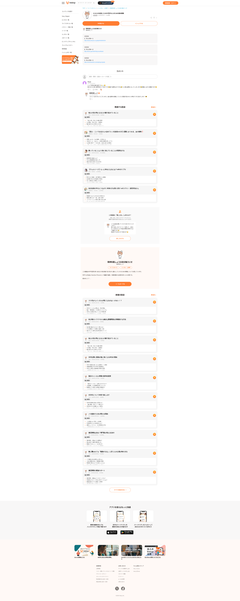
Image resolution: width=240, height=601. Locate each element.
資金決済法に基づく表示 (102, 581)
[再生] (154, 114)
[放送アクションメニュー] (157, 18)
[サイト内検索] (94, 3)
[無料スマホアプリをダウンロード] (70, 59)
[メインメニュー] (63, 2)
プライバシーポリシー (101, 573)
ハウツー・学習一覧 (67, 27)
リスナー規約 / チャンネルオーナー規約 (105, 571)
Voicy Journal (136, 568)
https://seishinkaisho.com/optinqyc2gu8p (94, 62)
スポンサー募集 (122, 573)
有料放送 (64, 48)
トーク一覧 (65, 30)
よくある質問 (121, 579)
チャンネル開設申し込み (124, 568)
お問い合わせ (121, 581)
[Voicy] (70, 3)
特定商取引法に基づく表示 (102, 579)
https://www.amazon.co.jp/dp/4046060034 (95, 40)
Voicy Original (65, 16)
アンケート (120, 576)
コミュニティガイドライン (102, 576)
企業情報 (98, 568)
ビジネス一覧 (65, 20)
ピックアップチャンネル (68, 41)
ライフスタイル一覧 (67, 23)
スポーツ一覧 (65, 38)
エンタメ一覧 (65, 34)
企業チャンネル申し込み (124, 571)
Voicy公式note (136, 571)
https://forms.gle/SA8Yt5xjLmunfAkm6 (93, 51)
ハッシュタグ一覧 (67, 52)
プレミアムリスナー (67, 45)
